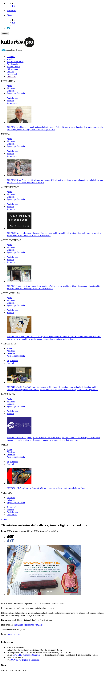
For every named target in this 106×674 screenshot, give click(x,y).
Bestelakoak (12, 74)
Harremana (11, 10)
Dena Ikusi (11, 76)
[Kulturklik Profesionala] (17, 46)
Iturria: (4, 634)
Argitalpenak (12, 98)
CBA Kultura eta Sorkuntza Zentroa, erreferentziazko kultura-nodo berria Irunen (47, 488)
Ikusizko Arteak (13, 66)
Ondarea (10, 71)
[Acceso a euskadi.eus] (11, 52)
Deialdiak (11, 91)
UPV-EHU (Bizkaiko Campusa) (27, 655)
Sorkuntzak (12, 103)
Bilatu (9, 15)
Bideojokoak (12, 69)
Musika (10, 59)
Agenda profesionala (16, 93)
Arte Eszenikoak (14, 64)
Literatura (11, 56)
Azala (9, 86)
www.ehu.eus (13, 634)
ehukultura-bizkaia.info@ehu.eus (28, 625)
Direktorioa (12, 514)
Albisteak (11, 88)
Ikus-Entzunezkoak (15, 61)
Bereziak (10, 100)
